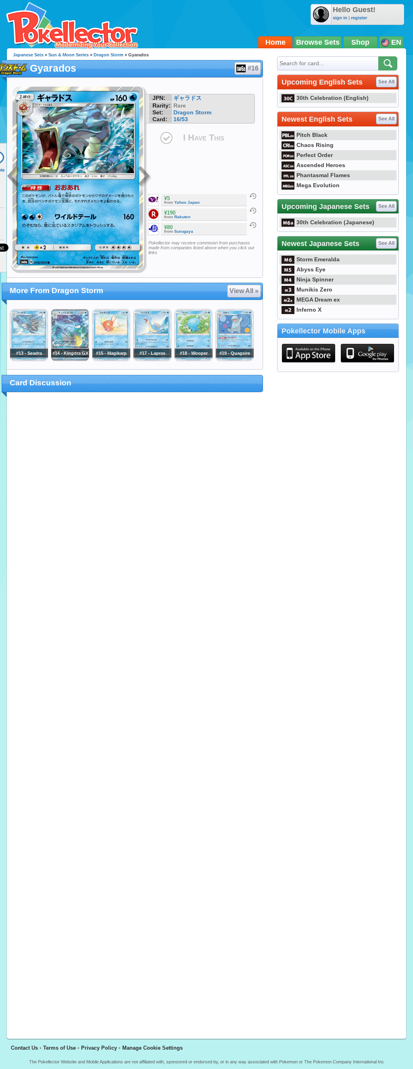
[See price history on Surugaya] (253, 225)
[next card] (145, 177)
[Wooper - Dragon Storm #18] (193, 359)
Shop (360, 42)
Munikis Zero (314, 289)
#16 (253, 68)
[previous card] (14, 177)
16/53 (180, 119)
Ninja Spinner (315, 279)
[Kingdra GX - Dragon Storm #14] (69, 359)
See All (386, 82)
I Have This (203, 137)
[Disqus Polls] (135, 503)
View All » (244, 290)
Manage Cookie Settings (152, 1048)
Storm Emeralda (318, 259)
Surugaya (183, 231)
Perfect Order (314, 155)
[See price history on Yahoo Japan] (253, 196)
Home (275, 42)
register (359, 17)
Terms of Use (59, 1048)
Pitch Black (311, 135)
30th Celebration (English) (332, 98)
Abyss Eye (310, 269)
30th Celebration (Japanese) (335, 222)
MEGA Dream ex (318, 299)
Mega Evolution (318, 185)
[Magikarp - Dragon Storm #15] (111, 359)
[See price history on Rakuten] (253, 210)
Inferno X (308, 309)
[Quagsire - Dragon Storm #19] (234, 359)
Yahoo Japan (187, 202)
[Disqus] (135, 710)
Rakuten (182, 217)
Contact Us (24, 1048)
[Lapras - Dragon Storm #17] (152, 359)
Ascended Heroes (320, 165)
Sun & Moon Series (68, 54)
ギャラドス (187, 98)
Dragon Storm (108, 54)
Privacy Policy (99, 1048)
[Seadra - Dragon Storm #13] (28, 359)
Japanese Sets (28, 54)
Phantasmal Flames (323, 175)
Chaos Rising (315, 145)
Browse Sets (318, 42)
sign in (340, 17)
